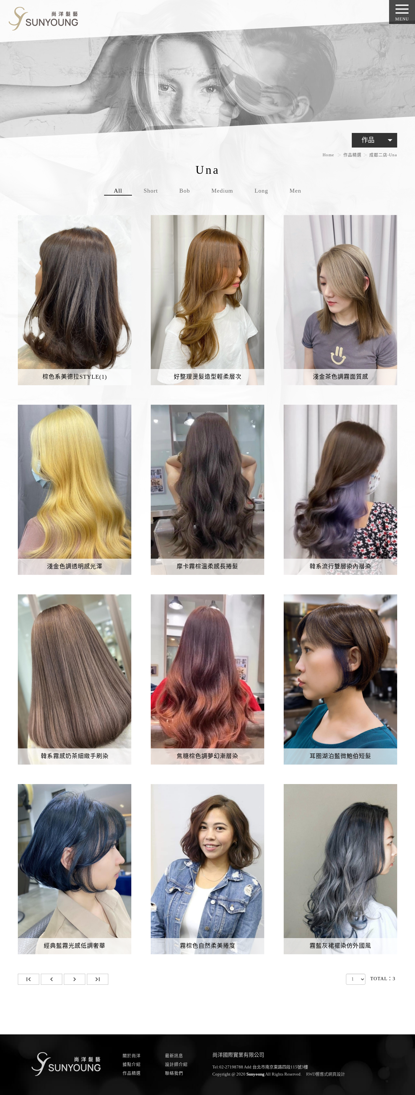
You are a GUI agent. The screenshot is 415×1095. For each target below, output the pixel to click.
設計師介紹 (176, 1064)
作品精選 (352, 154)
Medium (222, 190)
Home (328, 154)
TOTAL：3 (383, 978)
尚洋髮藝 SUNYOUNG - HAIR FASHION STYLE (41, 17)
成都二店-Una (383, 154)
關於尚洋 (132, 1055)
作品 (379, 140)
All (118, 190)
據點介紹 (132, 1064)
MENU (402, 19)
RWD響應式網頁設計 (325, 1074)
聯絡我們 (174, 1073)
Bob (184, 190)
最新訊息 (174, 1055)
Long (261, 190)
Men (295, 190)
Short (151, 190)
